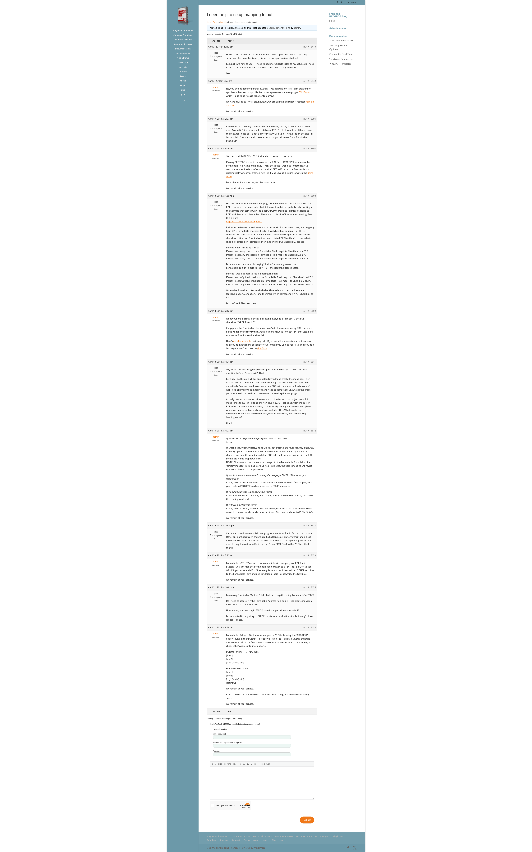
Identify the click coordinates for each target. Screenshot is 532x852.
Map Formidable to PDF (341, 40)
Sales (332, 20)
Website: (216, 751)
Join (183, 95)
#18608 (312, 195)
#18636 (312, 587)
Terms (183, 76)
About (183, 81)
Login (183, 85)
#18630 (312, 555)
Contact (183, 72)
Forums (216, 22)
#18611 (312, 361)
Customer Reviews (183, 44)
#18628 (312, 525)
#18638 (312, 627)
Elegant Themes (229, 847)
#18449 (312, 80)
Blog (183, 90)
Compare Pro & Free (182, 35)
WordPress (259, 847)
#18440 (312, 46)
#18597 (312, 148)
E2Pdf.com (304, 92)
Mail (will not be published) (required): (228, 742)
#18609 (312, 310)
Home (209, 22)
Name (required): (219, 734)
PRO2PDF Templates (340, 63)
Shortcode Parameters (341, 59)
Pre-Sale (223, 22)
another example (242, 341)
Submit (307, 820)
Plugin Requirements (183, 31)
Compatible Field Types (341, 54)
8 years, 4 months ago (278, 27)
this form (262, 348)
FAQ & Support (183, 53)
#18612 (312, 430)
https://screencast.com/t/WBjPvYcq (244, 221)
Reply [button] (304, 47)
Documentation (183, 49)
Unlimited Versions (183, 40)
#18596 (312, 118)
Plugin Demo (183, 58)
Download (183, 63)
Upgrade (183, 67)
